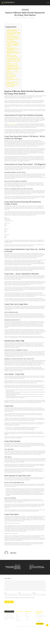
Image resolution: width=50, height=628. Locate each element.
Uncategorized (25, 9)
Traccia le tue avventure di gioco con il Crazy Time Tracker (13, 45)
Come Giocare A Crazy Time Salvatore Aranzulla (13, 30)
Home (17, 613)
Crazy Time (9, 73)
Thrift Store (17, 619)
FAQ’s (26, 614)
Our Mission (18, 617)
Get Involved (18, 616)
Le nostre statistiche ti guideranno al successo (12, 66)
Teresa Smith (18, 17)
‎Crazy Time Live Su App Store (13, 58)
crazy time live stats (12, 123)
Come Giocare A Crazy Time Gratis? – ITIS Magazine (13, 37)
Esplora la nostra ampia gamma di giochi (13, 83)
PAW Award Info (28, 616)
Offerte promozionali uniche (13, 59)
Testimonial (27, 613)
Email (19, 593)
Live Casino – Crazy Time (12, 71)
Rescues (26, 617)
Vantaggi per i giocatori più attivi (13, 62)
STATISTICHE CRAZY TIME (12, 64)
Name (5, 593)
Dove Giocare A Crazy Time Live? (13, 80)
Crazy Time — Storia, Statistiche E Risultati (12, 56)
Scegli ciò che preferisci (12, 84)
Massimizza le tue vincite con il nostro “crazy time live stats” (14, 69)
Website (33, 593)
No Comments (31, 17)
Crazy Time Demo (11, 86)
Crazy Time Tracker (11, 76)
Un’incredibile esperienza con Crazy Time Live (13, 39)
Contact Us (27, 619)
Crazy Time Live (10, 78)
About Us (17, 614)
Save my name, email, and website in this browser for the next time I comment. (20, 597)
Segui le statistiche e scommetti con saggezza (13, 42)
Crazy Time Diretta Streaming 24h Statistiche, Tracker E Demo (13, 49)
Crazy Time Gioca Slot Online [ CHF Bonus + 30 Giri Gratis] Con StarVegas (13, 33)
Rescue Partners (18, 620)
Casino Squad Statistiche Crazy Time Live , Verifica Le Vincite (13, 53)
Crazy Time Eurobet (11, 75)
